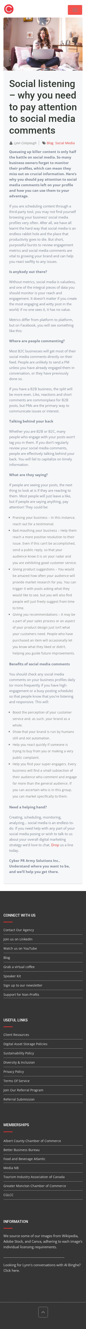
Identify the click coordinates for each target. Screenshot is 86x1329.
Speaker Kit (12, 976)
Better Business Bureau (21, 1150)
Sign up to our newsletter (22, 985)
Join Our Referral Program (23, 1090)
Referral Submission (19, 1099)
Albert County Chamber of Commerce (32, 1141)
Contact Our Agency (18, 930)
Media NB (11, 1168)
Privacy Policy (13, 1071)
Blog (50, 143)
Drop (55, 845)
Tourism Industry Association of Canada (34, 1177)
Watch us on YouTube (20, 948)
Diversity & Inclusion (19, 1062)
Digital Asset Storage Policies (25, 1044)
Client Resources (16, 1034)
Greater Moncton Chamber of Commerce (34, 1186)
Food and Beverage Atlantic (24, 1159)
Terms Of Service (16, 1081)
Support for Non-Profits (21, 994)
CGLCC (8, 1195)
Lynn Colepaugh (25, 143)
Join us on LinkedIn (18, 939)
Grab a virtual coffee (19, 967)
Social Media (65, 143)
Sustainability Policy (18, 1053)
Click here (11, 1270)
